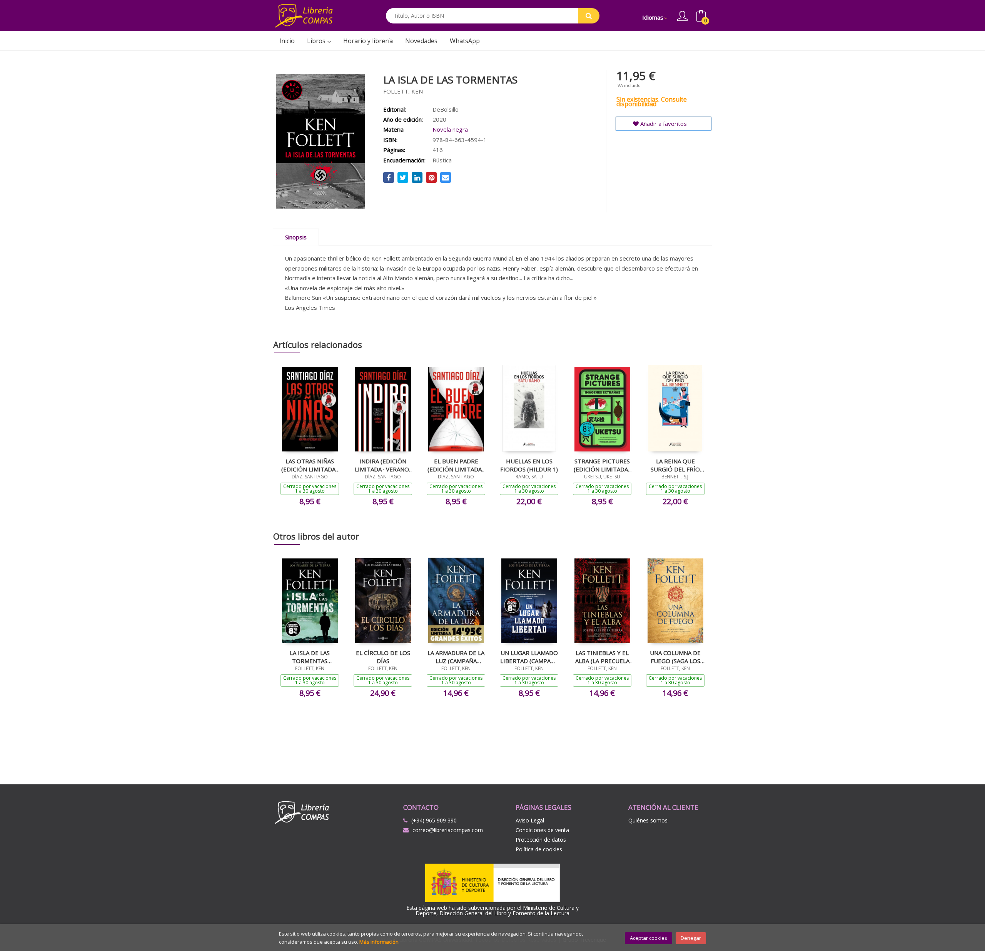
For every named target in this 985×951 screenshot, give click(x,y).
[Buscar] (588, 15)
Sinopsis (296, 237)
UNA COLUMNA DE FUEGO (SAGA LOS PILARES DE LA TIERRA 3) (675, 656)
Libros (317, 41)
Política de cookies (539, 849)
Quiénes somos (648, 820)
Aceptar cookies (648, 937)
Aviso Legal (530, 820)
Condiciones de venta (542, 830)
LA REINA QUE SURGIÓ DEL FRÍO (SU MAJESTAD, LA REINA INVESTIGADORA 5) (675, 465)
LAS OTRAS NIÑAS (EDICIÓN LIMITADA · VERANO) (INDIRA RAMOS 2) (309, 465)
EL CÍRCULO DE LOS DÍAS (383, 656)
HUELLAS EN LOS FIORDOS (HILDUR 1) (529, 465)
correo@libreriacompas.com (447, 830)
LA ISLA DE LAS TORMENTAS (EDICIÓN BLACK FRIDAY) (309, 656)
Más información (379, 941)
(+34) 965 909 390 (434, 820)
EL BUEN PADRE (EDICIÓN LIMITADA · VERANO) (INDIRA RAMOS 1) (455, 465)
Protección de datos (541, 839)
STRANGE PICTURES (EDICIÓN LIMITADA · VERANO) (602, 465)
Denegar (691, 937)
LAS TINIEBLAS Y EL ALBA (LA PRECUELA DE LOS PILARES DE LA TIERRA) (602, 656)
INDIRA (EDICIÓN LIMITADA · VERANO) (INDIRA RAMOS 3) (383, 465)
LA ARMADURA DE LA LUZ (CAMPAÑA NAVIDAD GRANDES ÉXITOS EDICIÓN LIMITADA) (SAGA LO (455, 656)
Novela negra (450, 129)
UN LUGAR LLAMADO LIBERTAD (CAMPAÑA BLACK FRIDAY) (529, 656)
